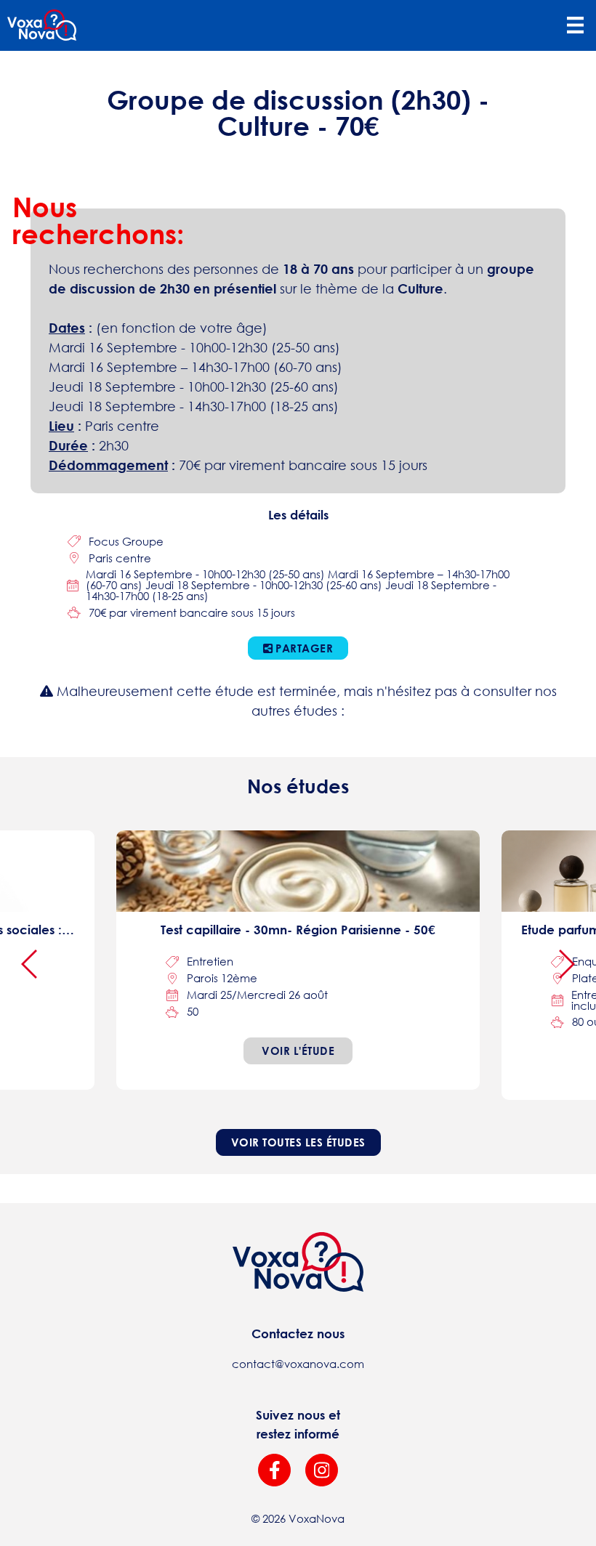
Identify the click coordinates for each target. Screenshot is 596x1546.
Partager (303, 648)
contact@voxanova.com (298, 1363)
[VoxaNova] (41, 25)
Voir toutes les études (298, 1142)
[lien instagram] (321, 1470)
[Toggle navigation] (575, 25)
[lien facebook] (274, 1470)
